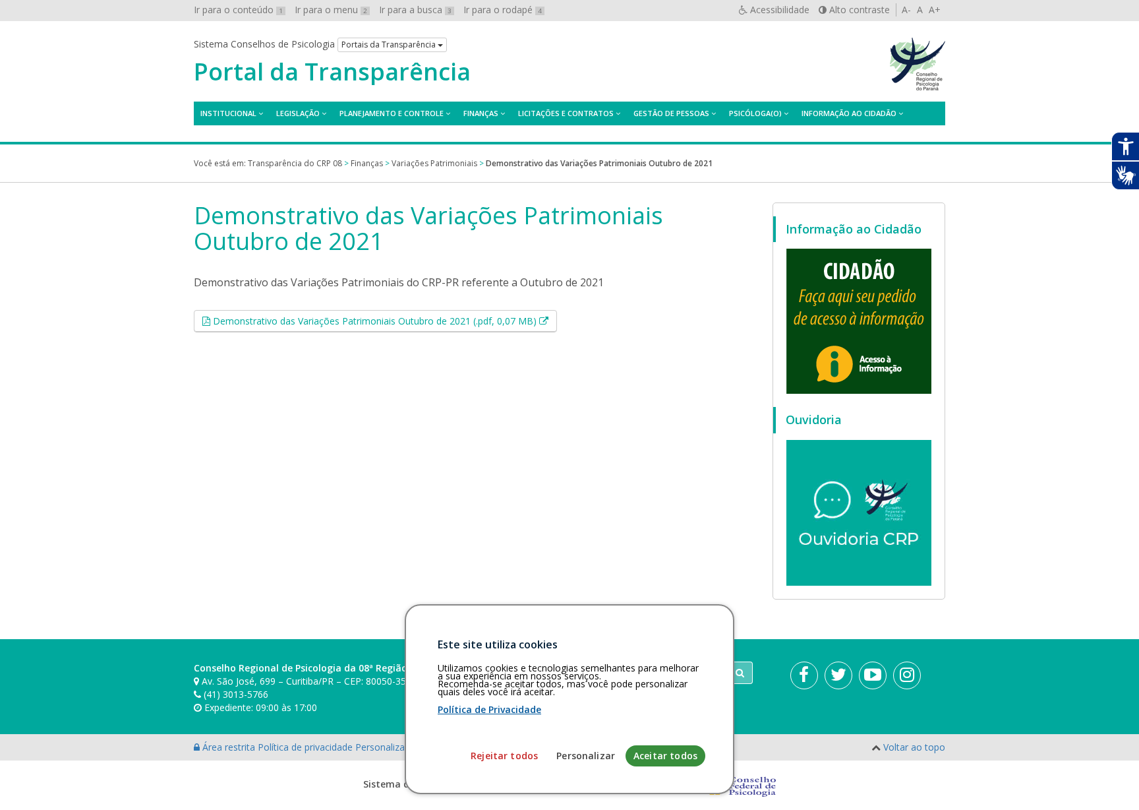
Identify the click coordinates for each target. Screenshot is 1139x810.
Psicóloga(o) (755, 113)
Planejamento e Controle (391, 113)
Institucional (228, 113)
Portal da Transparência (332, 72)
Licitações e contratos (566, 113)
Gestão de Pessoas (671, 113)
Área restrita (229, 747)
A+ (935, 9)
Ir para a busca (415, 9)
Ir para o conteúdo (238, 9)
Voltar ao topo (914, 747)
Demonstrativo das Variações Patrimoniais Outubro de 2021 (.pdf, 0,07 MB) (383, 320)
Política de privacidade (306, 747)
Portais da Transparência (389, 44)
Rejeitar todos (504, 755)
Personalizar (585, 755)
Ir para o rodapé (502, 9)
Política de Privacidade (489, 709)
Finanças (480, 113)
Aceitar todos (665, 755)
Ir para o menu (331, 9)
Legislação (298, 113)
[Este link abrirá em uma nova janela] (858, 320)
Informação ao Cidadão (849, 113)
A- (906, 9)
